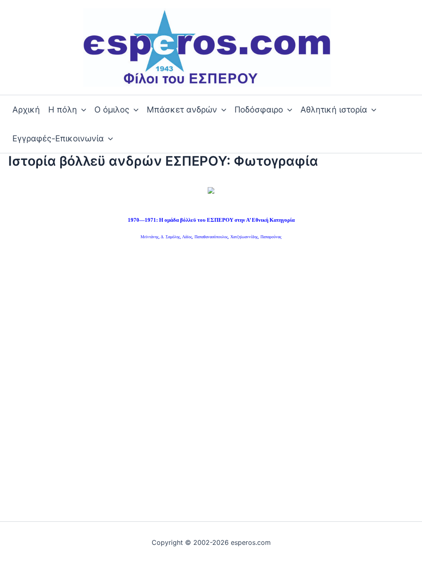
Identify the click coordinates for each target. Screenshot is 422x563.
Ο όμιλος (111, 110)
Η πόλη (62, 110)
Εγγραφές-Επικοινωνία (58, 138)
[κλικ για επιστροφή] (211, 190)
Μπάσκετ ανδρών (182, 110)
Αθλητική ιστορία (333, 110)
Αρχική (26, 110)
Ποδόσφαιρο (258, 110)
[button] (81, 109)
